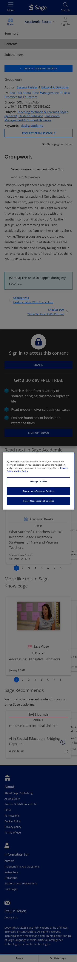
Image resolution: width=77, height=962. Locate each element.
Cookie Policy (21, 471)
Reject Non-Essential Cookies (38, 500)
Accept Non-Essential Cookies (38, 491)
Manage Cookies (38, 481)
